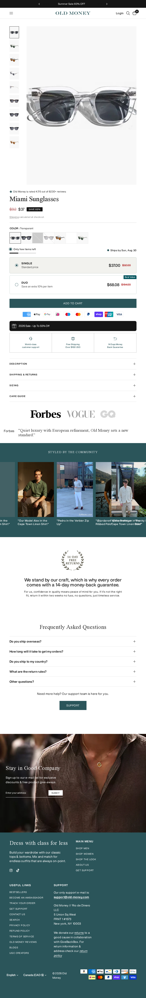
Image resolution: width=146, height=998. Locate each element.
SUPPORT (61, 885)
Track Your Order (22, 903)
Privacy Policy (20, 925)
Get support (85, 870)
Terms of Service (22, 936)
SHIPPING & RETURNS (24, 374)
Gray (37, 238)
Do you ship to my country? (29, 661)
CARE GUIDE (17, 396)
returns (79, 932)
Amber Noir (60, 238)
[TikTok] (17, 870)
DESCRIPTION (18, 363)
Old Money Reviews (23, 942)
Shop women (85, 854)
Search (15, 920)
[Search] (128, 13)
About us (82, 865)
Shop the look (86, 859)
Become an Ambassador (26, 897)
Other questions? (22, 681)
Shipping (14, 217)
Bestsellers (18, 892)
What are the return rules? (28, 671)
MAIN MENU (85, 841)
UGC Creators (19, 953)
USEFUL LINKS (20, 885)
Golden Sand (71, 238)
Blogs (14, 947)
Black (26, 238)
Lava (49, 238)
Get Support (18, 909)
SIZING (14, 385)
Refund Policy (20, 931)
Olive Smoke (82, 238)
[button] (73, 265)
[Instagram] (11, 870)
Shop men (82, 848)
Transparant (15, 238)
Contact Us (17, 914)
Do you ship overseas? (26, 641)
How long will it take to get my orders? (36, 651)
